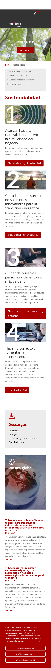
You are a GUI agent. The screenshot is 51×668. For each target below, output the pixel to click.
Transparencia (17, 389)
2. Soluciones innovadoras (18, 75)
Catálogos (13, 434)
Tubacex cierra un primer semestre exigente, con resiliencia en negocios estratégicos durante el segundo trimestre (25, 572)
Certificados (14, 430)
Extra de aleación (16, 442)
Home (8, 65)
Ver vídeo (25, 50)
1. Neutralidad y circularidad (19, 71)
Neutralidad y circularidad (24, 163)
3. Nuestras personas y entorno (20, 79)
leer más (9, 559)
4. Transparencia (14, 84)
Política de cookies (31, 641)
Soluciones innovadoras (23, 234)
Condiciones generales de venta (23, 438)
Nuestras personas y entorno (25, 313)
